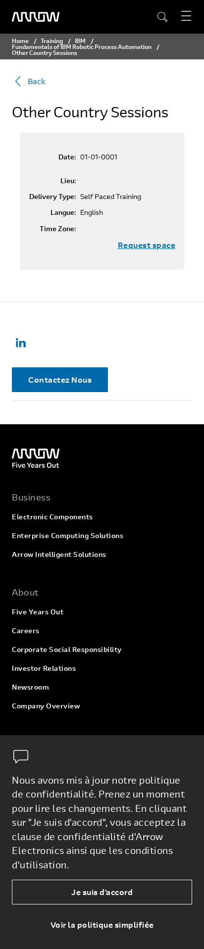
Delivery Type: (52, 196)
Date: (67, 157)
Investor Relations (44, 668)
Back (37, 81)
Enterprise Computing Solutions (67, 535)
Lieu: (68, 181)
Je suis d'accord (102, 892)
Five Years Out (37, 611)
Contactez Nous (60, 379)
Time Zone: (58, 229)
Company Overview (46, 705)
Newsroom (30, 687)
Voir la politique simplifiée (102, 924)
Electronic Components (52, 516)
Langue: (63, 212)
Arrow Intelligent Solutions (59, 554)
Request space (147, 245)
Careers (26, 630)
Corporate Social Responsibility (67, 649)
